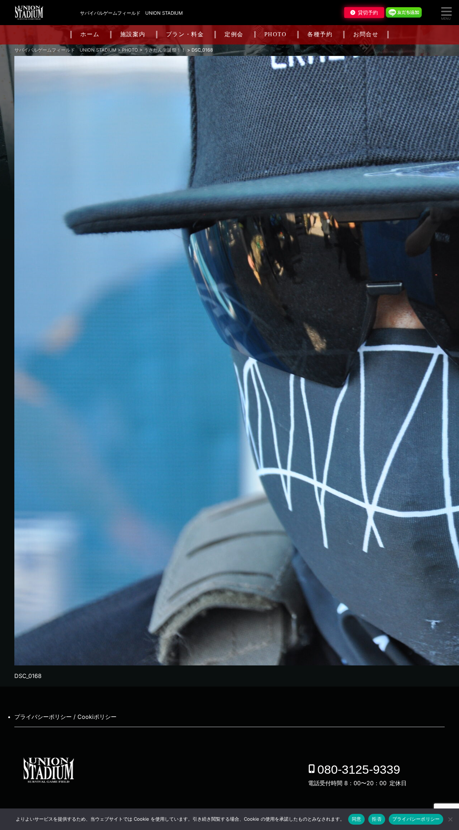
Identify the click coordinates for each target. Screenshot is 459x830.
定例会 (233, 34)
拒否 (377, 819)
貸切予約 (368, 12)
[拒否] (450, 819)
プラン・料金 (185, 34)
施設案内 (132, 34)
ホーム (89, 34)
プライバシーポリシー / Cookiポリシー (65, 716)
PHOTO (275, 34)
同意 (356, 819)
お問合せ (365, 34)
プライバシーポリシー (416, 819)
